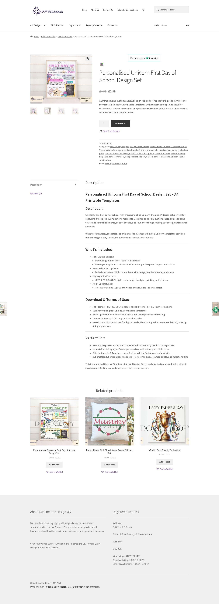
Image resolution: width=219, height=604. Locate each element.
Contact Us (108, 10)
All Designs (36, 25)
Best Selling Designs (119, 146)
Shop (84, 10)
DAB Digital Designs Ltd (116, 163)
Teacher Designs (65, 36)
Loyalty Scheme (94, 25)
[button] (87, 58)
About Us (95, 10)
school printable (116, 156)
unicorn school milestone (158, 156)
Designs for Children (139, 146)
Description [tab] (36, 184)
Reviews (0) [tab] (36, 193)
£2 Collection (57, 25)
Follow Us (112, 25)
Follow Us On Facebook (127, 10)
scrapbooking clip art (135, 156)
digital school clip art (114, 150)
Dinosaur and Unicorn (160, 146)
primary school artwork (159, 153)
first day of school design (158, 150)
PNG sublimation (139, 153)
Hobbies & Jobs (48, 36)
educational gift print (135, 150)
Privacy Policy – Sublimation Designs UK (50, 586)
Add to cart (121, 123)
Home (36, 36)
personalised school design (117, 153)
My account (75, 25)
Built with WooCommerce (86, 586)
